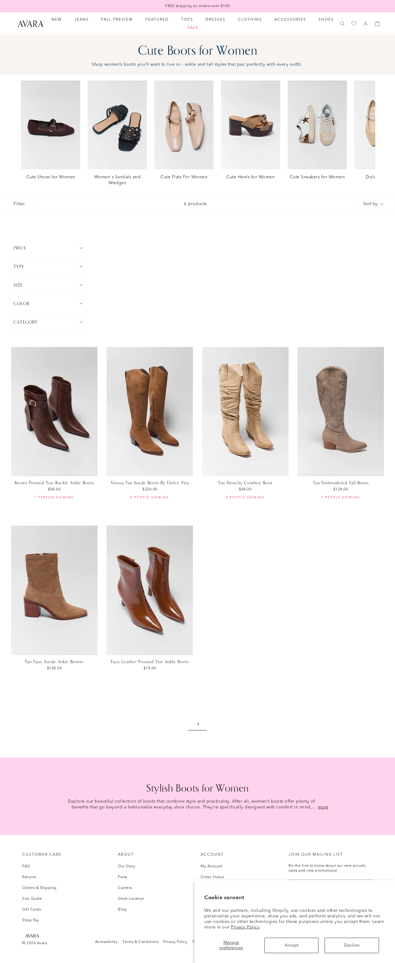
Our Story (126, 866)
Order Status (212, 877)
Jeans (81, 20)
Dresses (216, 20)
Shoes (326, 20)
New (57, 20)
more (323, 807)
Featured (157, 20)
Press (122, 877)
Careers (125, 888)
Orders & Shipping (39, 888)
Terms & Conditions (140, 942)
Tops (187, 20)
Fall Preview (117, 20)
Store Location (131, 899)
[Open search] (342, 24)
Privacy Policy (245, 927)
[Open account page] (365, 24)
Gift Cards (31, 909)
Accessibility (106, 942)
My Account (211, 866)
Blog (122, 909)
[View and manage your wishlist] (354, 23)
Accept (291, 945)
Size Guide (32, 899)
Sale (192, 28)
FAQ (26, 866)
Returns (29, 877)
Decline (352, 945)
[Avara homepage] (32, 936)
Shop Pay (30, 920)
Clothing (250, 20)
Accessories (290, 20)
